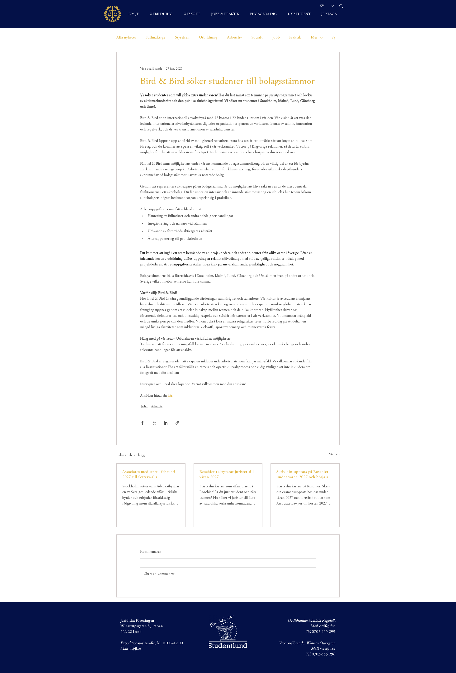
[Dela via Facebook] (142, 423)
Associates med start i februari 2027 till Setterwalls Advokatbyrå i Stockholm (148, 475)
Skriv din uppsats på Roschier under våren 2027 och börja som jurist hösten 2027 (304, 475)
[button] (333, 38)
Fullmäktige (155, 38)
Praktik (295, 38)
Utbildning (208, 38)
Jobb (276, 38)
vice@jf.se (327, 649)
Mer (314, 38)
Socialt (257, 38)
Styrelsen (182, 38)
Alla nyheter (126, 38)
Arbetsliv (234, 38)
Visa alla (334, 454)
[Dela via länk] (177, 423)
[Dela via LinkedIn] (165, 423)
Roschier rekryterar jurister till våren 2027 (227, 474)
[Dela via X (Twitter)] (154, 423)
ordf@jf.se (327, 626)
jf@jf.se (135, 649)
